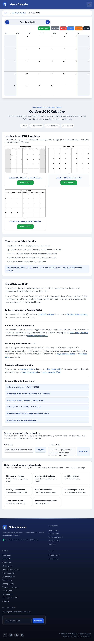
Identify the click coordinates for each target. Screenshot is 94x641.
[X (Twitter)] (5, 635)
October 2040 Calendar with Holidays (25, 178)
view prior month (27, 369)
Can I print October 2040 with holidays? (24, 407)
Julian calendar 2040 (51, 372)
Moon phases (7, 584)
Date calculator (8, 573)
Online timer (7, 566)
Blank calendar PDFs (10, 598)
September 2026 (55, 537)
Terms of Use (53, 559)
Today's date (7, 591)
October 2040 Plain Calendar (69, 178)
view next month (53, 369)
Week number (7, 594)
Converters (6, 562)
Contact (5, 601)
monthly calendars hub (37, 335)
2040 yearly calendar (79, 332)
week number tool (30, 372)
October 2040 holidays (77, 314)
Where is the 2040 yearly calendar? (22, 420)
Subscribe (38, 621)
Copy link (40, 450)
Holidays (51, 544)
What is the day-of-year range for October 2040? (28, 413)
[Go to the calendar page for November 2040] (48, 22)
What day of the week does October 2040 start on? (29, 393)
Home (6, 13)
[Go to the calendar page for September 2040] (7, 22)
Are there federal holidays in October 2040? (26, 400)
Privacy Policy (53, 555)
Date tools (6, 555)
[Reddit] (22, 635)
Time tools (6, 559)
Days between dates (10, 569)
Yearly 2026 (53, 530)
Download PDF (25, 183)
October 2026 (54, 541)
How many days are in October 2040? (23, 387)
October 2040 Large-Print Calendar (25, 221)
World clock (7, 580)
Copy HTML (83, 451)
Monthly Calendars (19, 13)
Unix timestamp (8, 576)
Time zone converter (10, 587)
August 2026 (53, 534)
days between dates (66, 354)
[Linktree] (16, 635)
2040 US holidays (46, 314)
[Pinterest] (11, 635)
